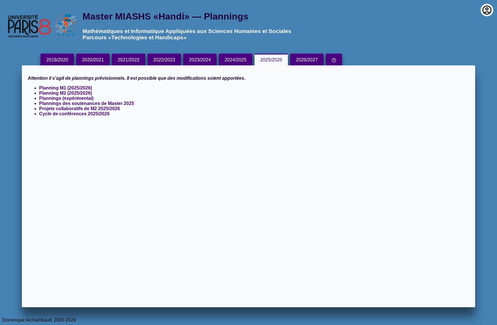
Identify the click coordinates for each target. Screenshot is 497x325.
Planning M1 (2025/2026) (65, 87)
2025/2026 (271, 59)
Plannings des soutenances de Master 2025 (86, 103)
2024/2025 (235, 59)
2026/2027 (307, 59)
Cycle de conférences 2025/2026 (74, 113)
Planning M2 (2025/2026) (65, 93)
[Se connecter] (487, 10)
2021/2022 (128, 59)
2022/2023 (164, 59)
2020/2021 (93, 59)
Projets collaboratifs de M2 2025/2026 (79, 108)
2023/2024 (200, 59)
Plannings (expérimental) (66, 98)
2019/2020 (57, 59)
